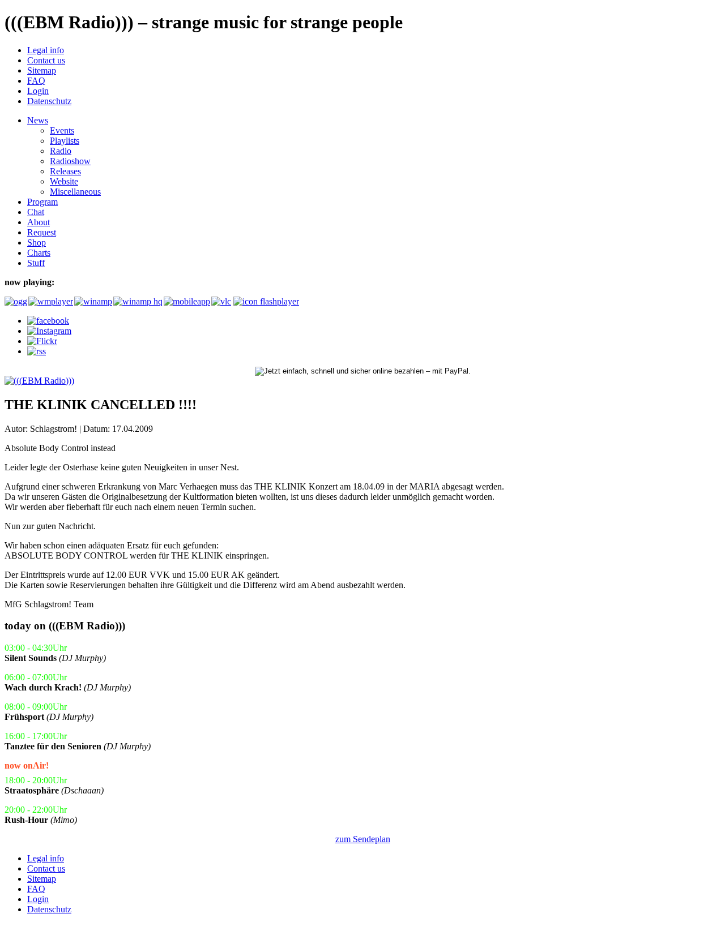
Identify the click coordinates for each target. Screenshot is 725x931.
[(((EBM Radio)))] (39, 380)
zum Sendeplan (362, 839)
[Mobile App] (186, 301)
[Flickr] (42, 341)
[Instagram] (49, 331)
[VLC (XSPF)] (221, 301)
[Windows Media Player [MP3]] (50, 301)
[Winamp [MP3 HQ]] (137, 301)
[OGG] (15, 301)
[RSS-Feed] (36, 351)
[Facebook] (48, 320)
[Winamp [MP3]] (92, 301)
